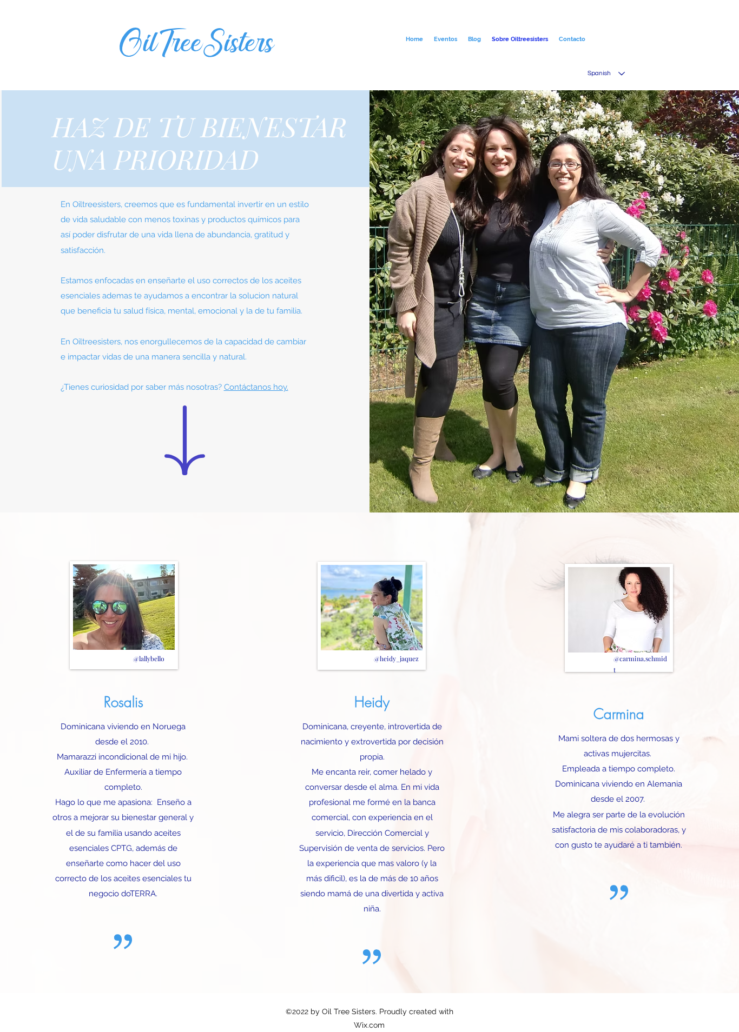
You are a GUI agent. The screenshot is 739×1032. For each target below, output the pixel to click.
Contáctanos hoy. (256, 387)
